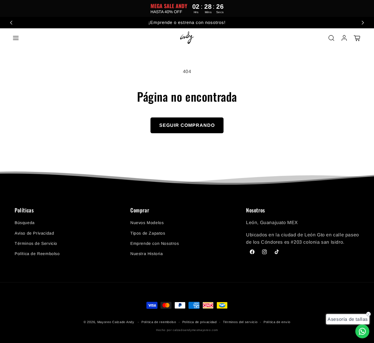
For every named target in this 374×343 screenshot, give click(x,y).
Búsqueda (25, 223)
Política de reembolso (158, 322)
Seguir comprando (187, 125)
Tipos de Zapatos (147, 233)
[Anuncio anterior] (11, 22)
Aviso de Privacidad (34, 233)
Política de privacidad (199, 322)
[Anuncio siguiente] (362, 22)
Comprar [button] (139, 210)
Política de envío (277, 322)
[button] (15, 38)
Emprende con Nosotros (154, 243)
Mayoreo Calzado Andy (115, 322)
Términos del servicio (240, 322)
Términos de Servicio (36, 243)
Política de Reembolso (37, 253)
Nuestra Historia (146, 253)
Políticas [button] (24, 210)
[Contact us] (362, 331)
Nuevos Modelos (147, 223)
